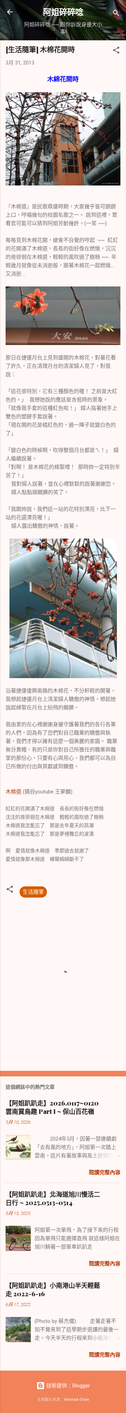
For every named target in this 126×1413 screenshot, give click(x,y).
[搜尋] (116, 14)
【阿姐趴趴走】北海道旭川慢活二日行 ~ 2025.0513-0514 (53, 1198)
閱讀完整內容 (104, 1172)
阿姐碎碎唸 (63, 11)
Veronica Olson (76, 1399)
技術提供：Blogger (67, 1385)
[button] (116, 51)
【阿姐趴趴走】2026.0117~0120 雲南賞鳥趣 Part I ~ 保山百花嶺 (52, 1107)
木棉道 (13, 792)
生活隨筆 (33, 892)
